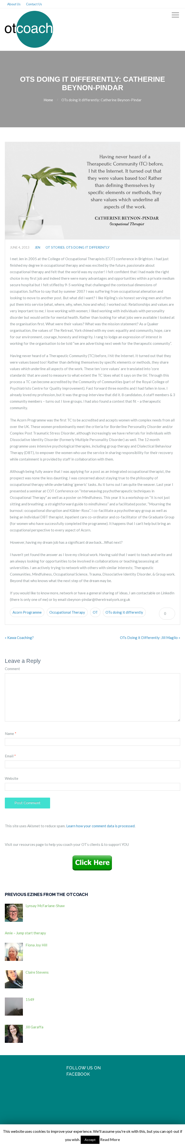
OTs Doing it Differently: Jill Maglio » (150, 637)
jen (37, 247)
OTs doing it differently (124, 612)
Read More (110, 1139)
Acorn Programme (27, 612)
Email (10, 756)
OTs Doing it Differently (88, 247)
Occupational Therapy (67, 612)
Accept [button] (90, 1140)
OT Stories (55, 247)
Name (10, 733)
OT (95, 612)
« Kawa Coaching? (19, 637)
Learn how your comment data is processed (100, 826)
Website (11, 778)
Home (48, 100)
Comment (12, 668)
